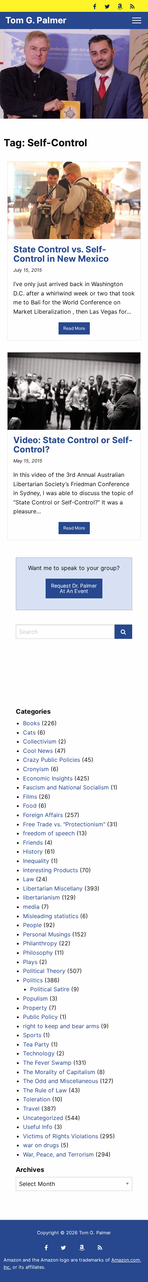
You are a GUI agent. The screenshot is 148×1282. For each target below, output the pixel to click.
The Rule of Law (45, 1090)
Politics (33, 980)
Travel (31, 1108)
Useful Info (37, 1126)
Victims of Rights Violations (60, 1136)
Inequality (36, 860)
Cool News (38, 750)
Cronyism (36, 769)
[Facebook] (94, 5)
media (31, 906)
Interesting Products (50, 870)
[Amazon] (120, 5)
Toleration (36, 1099)
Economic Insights (48, 778)
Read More (74, 328)
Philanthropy (40, 943)
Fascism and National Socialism (66, 787)
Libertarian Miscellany (53, 888)
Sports (32, 1035)
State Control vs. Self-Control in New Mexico (61, 254)
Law (28, 879)
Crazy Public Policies (51, 759)
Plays (30, 961)
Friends (33, 842)
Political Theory (44, 970)
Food (30, 805)
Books (31, 723)
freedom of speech (49, 833)
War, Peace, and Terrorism (58, 1154)
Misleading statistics (50, 916)
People (32, 925)
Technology (39, 1053)
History (33, 851)
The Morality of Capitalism (59, 1072)
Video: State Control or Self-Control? (73, 445)
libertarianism (41, 897)
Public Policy (40, 1016)
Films (30, 796)
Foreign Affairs (43, 814)
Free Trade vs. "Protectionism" (64, 824)
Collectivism (39, 741)
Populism (35, 998)
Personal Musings (46, 934)
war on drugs (41, 1145)
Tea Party (36, 1044)
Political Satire (49, 989)
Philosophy (38, 952)
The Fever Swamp (47, 1062)
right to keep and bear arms (61, 1026)
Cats (29, 732)
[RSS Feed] (132, 5)
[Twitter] (107, 5)
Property (35, 1007)
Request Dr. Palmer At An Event (74, 588)
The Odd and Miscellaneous (60, 1080)
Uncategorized (43, 1117)
